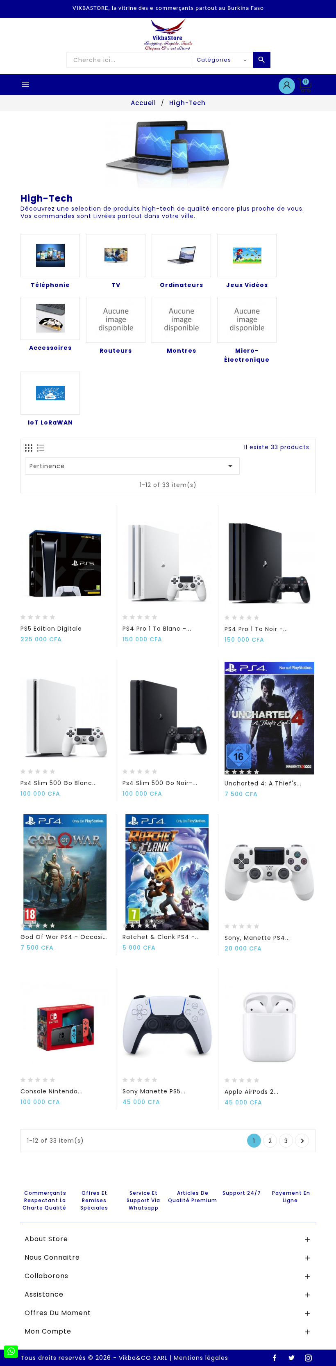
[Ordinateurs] (181, 255)
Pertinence (133, 466)
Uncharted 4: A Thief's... (263, 783)
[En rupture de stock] (28, 614)
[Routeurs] (115, 320)
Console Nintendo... (51, 1091)
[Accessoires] (50, 318)
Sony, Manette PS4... (257, 938)
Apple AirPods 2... (252, 1092)
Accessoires (50, 348)
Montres (181, 351)
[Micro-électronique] (247, 320)
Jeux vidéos (247, 285)
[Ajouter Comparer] (60, 614)
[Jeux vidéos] (247, 255)
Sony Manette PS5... (154, 1091)
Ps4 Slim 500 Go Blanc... (58, 783)
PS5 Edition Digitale (51, 628)
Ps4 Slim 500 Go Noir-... (160, 783)
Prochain (302, 1141)
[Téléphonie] (50, 255)
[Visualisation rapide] (75, 614)
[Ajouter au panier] (232, 769)
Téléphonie (50, 285)
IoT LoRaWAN (50, 422)
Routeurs (116, 351)
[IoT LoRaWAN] (50, 393)
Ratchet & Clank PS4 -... (161, 937)
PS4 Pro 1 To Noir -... (256, 629)
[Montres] (181, 320)
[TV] (115, 255)
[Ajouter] (44, 614)
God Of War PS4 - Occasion (65, 937)
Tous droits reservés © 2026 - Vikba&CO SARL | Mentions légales (124, 1358)
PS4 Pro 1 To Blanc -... (157, 628)
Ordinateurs (181, 285)
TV (115, 285)
